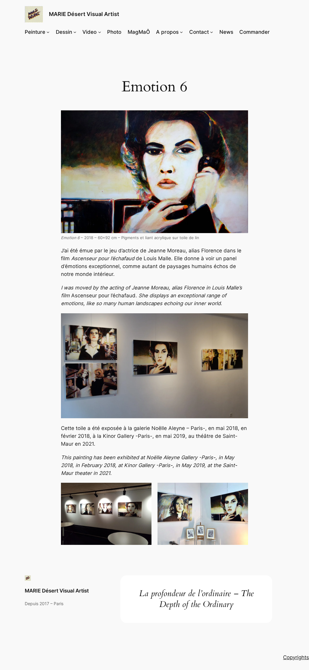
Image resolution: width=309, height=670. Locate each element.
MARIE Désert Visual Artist (84, 14)
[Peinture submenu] (47, 31)
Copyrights (296, 657)
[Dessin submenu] (74, 31)
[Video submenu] (99, 31)
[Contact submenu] (211, 31)
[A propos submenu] (181, 31)
